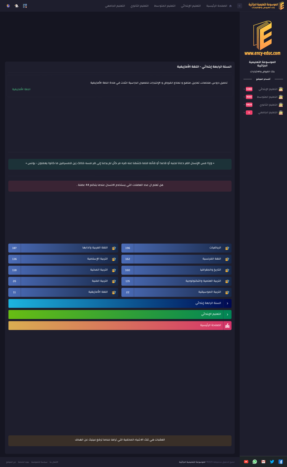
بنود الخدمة (23, 462)
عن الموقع (11, 462)
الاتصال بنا (54, 462)
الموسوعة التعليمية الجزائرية (192, 462)
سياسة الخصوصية (39, 462)
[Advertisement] (120, 38)
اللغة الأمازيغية (21, 89)
